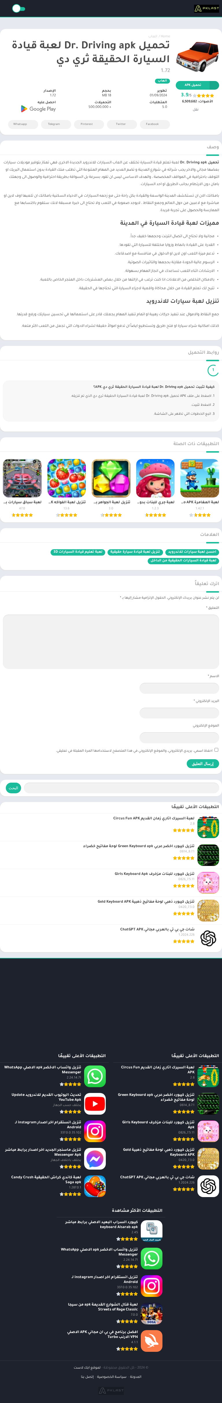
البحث (13, 789)
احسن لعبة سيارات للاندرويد (192, 554)
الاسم (213, 678)
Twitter (121, 124)
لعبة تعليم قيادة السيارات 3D (77, 554)
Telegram (54, 124)
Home (165, 37)
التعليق (212, 610)
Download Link (190, 371)
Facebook (152, 124)
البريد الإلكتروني (206, 703)
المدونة (135, 1379)
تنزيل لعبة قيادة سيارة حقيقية (135, 554)
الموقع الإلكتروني (206, 727)
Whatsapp (20, 124)
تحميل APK (193, 85)
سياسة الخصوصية (112, 1379)
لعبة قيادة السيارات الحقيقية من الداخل (183, 562)
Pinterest (87, 124)
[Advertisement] (111, 1003)
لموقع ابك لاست (87, 1369)
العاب (152, 37)
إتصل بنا (87, 1379)
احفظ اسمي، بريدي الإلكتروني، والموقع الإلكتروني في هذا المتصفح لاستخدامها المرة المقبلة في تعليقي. (134, 753)
